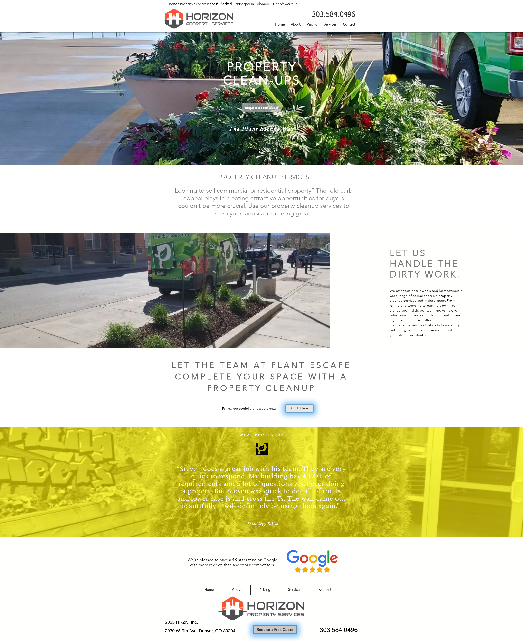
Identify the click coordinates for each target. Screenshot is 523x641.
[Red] (259, 526)
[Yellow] (267, 526)
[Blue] (263, 526)
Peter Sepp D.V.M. (263, 524)
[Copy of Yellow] (256, 526)
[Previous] (23, 482)
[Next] (500, 482)
